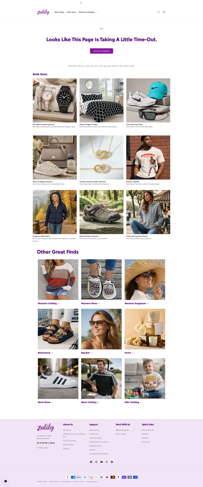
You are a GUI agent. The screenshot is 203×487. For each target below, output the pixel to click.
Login (155, 3)
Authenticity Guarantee (98, 442)
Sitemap (66, 449)
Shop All (145, 438)
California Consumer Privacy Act (74, 435)
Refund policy (54, 481)
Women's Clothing (47, 303)
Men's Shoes (44, 402)
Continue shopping (102, 51)
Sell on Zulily (121, 434)
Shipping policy (92, 481)
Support (93, 424)
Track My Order (95, 438)
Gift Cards (146, 442)
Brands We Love (148, 430)
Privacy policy (66, 481)
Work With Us (123, 424)
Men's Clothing (89, 402)
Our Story (67, 430)
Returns (92, 450)
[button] (87, 12)
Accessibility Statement (98, 454)
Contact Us (93, 434)
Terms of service (79, 481)
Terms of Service (69, 441)
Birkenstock (44, 352)
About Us (68, 424)
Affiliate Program (122, 430)
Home (128, 352)
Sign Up (162, 3)
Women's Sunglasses (135, 303)
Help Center (94, 430)
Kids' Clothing (132, 402)
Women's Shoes (89, 303)
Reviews (145, 434)
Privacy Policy (68, 445)
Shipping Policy (95, 446)
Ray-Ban (85, 352)
